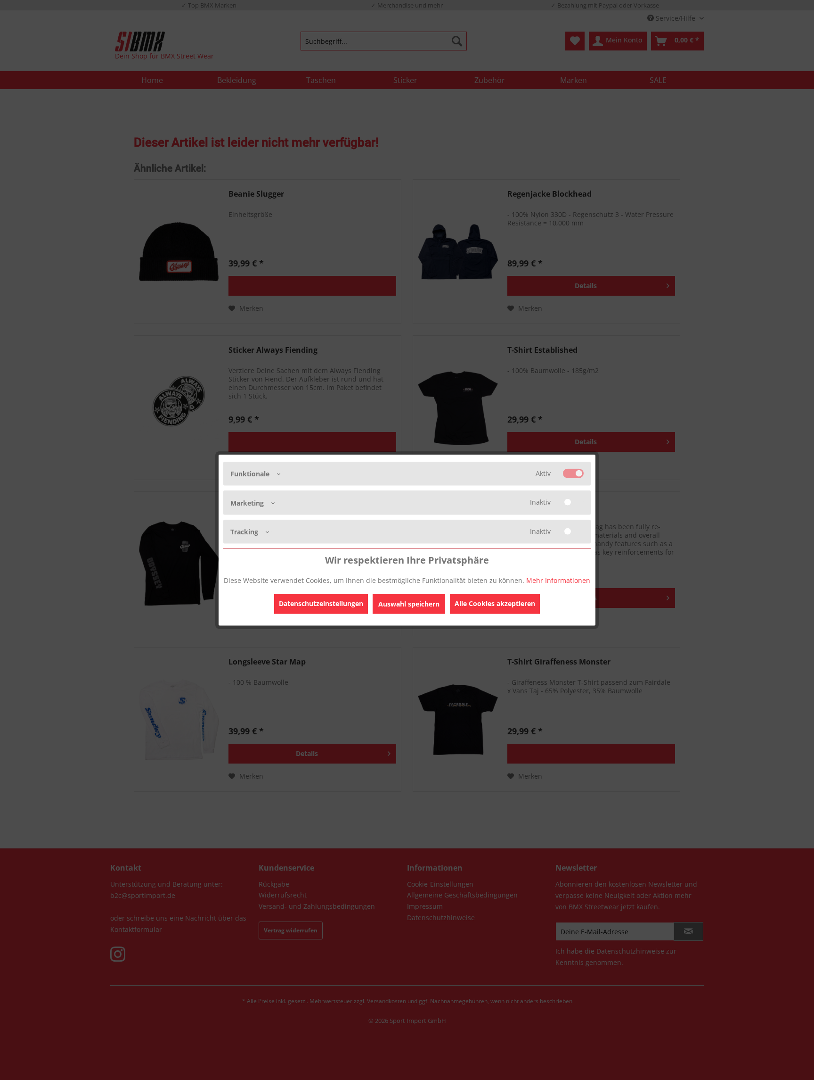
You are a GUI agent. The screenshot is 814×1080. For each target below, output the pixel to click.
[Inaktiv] (573, 502)
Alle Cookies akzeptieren (495, 602)
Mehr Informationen (558, 579)
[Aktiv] (573, 473)
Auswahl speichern (409, 603)
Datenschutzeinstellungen (321, 602)
